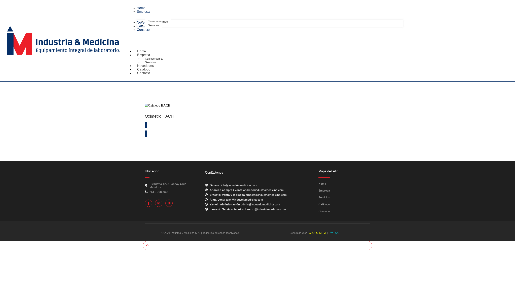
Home (322, 183)
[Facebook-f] (148, 203)
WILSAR (335, 232)
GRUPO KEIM (317, 232)
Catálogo (324, 204)
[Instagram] (158, 203)
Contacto (143, 73)
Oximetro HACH (159, 116)
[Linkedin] (169, 203)
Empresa (143, 55)
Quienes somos (154, 58)
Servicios (324, 197)
